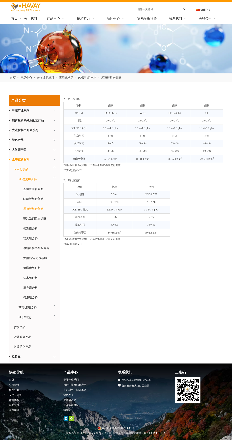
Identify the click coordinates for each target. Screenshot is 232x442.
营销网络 (14, 410)
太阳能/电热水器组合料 (38, 258)
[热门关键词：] (184, 9)
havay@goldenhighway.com (136, 380)
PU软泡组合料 (27, 307)
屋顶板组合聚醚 (33, 208)
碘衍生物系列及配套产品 (28, 120)
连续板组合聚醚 (33, 189)
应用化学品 (21, 169)
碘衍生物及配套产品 (74, 384)
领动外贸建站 (133, 433)
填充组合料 (30, 287)
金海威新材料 (20, 159)
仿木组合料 (30, 277)
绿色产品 (18, 139)
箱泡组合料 (30, 297)
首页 (11, 379)
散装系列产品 (22, 346)
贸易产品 (19, 327)
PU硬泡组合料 (27, 179)
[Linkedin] (66, 418)
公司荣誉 (14, 384)
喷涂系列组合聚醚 (34, 218)
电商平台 (14, 405)
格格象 (16, 356)
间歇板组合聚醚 (33, 198)
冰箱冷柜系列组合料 (36, 248)
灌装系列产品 (22, 336)
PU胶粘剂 (24, 317)
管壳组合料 (30, 238)
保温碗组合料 (32, 267)
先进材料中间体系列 (25, 130)
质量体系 (14, 400)
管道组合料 (30, 228)
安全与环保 (15, 395)
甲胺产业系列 (20, 110)
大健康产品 (19, 149)
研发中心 (14, 390)
